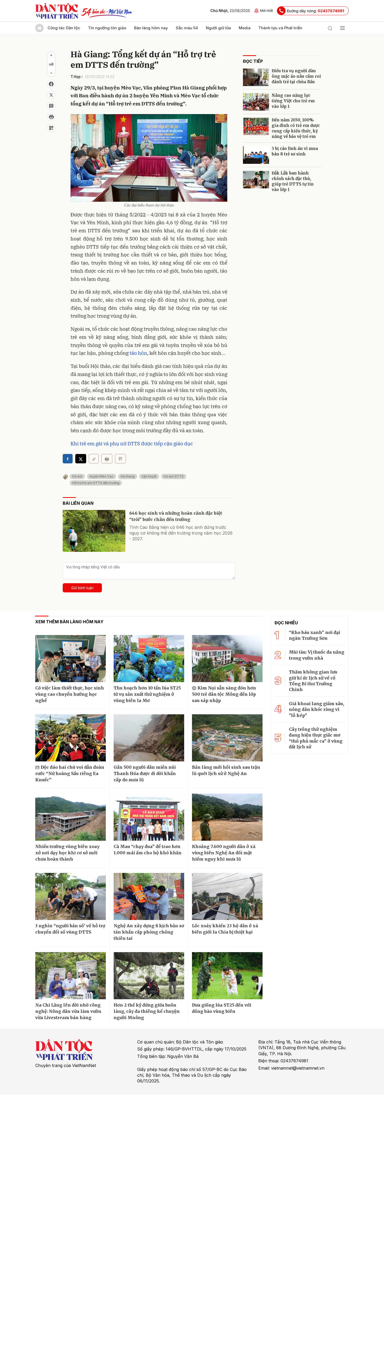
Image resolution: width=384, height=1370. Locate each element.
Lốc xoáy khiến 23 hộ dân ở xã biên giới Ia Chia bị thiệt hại (225, 929)
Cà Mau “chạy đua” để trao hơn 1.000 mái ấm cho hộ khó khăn (148, 849)
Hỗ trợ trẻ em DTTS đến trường (95, 483)
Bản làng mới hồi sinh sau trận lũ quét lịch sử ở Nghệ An (226, 770)
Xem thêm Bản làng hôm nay (69, 621)
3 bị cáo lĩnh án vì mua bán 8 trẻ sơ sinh (295, 151)
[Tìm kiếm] (330, 28)
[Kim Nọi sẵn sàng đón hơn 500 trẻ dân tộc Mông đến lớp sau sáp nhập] (227, 658)
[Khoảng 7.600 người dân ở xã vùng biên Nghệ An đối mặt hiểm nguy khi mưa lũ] (227, 817)
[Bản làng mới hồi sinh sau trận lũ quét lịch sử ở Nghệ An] (227, 737)
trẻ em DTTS (174, 476)
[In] (106, 458)
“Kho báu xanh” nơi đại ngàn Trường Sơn (314, 635)
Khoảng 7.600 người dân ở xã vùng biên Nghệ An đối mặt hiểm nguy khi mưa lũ (223, 853)
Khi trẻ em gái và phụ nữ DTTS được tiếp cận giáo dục (132, 443)
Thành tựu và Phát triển (280, 27)
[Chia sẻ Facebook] (51, 84)
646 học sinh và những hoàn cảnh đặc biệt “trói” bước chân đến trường (175, 516)
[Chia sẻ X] (80, 458)
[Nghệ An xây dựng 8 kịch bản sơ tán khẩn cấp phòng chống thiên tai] (149, 896)
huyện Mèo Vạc (101, 476)
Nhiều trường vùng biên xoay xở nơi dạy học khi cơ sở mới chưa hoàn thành (67, 853)
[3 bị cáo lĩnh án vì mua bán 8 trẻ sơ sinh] (256, 155)
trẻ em (77, 476)
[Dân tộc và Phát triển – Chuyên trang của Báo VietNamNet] (56, 11)
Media (245, 27)
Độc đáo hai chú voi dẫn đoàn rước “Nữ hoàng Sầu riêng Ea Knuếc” (69, 773)
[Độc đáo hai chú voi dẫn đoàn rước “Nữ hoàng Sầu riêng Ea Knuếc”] (70, 737)
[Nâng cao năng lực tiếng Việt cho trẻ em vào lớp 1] (256, 102)
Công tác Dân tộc (64, 27)
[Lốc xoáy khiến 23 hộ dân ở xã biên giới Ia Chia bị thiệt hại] (227, 896)
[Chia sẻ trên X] (51, 95)
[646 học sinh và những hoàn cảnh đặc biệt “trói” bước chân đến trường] (94, 531)
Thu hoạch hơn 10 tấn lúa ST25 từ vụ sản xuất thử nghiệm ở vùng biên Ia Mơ (147, 694)
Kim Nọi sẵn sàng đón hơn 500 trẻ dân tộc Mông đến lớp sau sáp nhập (224, 694)
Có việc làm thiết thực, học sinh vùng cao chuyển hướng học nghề (69, 694)
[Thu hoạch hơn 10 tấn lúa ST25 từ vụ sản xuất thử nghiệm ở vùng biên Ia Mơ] (149, 658)
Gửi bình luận (82, 588)
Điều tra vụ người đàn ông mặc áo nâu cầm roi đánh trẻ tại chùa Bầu (296, 76)
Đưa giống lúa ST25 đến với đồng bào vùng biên (221, 1008)
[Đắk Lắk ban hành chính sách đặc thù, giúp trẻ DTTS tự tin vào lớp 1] (256, 179)
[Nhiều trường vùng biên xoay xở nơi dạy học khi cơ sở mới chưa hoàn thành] (70, 817)
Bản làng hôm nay (151, 27)
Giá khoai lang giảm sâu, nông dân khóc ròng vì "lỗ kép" (316, 709)
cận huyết (149, 476)
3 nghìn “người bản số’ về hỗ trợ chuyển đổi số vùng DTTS (70, 929)
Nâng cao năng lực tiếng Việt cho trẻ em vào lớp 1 (293, 101)
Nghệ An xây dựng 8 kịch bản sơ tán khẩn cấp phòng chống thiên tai (149, 932)
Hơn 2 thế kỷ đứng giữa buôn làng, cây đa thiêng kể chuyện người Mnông (147, 1011)
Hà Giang (128, 476)
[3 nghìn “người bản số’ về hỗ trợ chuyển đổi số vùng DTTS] (70, 896)
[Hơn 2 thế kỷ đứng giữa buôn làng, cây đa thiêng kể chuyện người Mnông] (149, 975)
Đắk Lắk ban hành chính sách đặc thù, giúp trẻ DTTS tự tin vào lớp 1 (293, 181)
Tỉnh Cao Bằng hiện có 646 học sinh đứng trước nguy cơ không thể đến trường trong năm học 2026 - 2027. (180, 533)
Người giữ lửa (218, 27)
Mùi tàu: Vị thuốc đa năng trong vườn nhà (316, 654)
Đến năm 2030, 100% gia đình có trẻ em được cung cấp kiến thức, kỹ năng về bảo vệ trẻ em (296, 128)
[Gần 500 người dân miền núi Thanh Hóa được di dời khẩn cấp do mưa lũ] (149, 737)
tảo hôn (138, 353)
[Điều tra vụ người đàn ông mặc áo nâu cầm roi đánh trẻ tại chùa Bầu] (256, 77)
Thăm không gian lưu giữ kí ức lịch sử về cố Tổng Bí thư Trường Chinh (313, 680)
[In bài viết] (51, 117)
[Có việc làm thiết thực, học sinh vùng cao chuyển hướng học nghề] (70, 658)
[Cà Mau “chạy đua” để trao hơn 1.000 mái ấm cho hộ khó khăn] (149, 817)
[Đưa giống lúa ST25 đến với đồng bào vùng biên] (227, 975)
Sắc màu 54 (187, 27)
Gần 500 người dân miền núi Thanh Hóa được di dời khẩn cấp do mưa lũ (145, 773)
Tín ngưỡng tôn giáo (107, 27)
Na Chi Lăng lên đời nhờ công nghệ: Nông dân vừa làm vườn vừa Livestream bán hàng (68, 1011)
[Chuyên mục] (342, 28)
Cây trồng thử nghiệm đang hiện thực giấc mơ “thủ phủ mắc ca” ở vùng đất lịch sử (315, 738)
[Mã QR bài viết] (51, 128)
